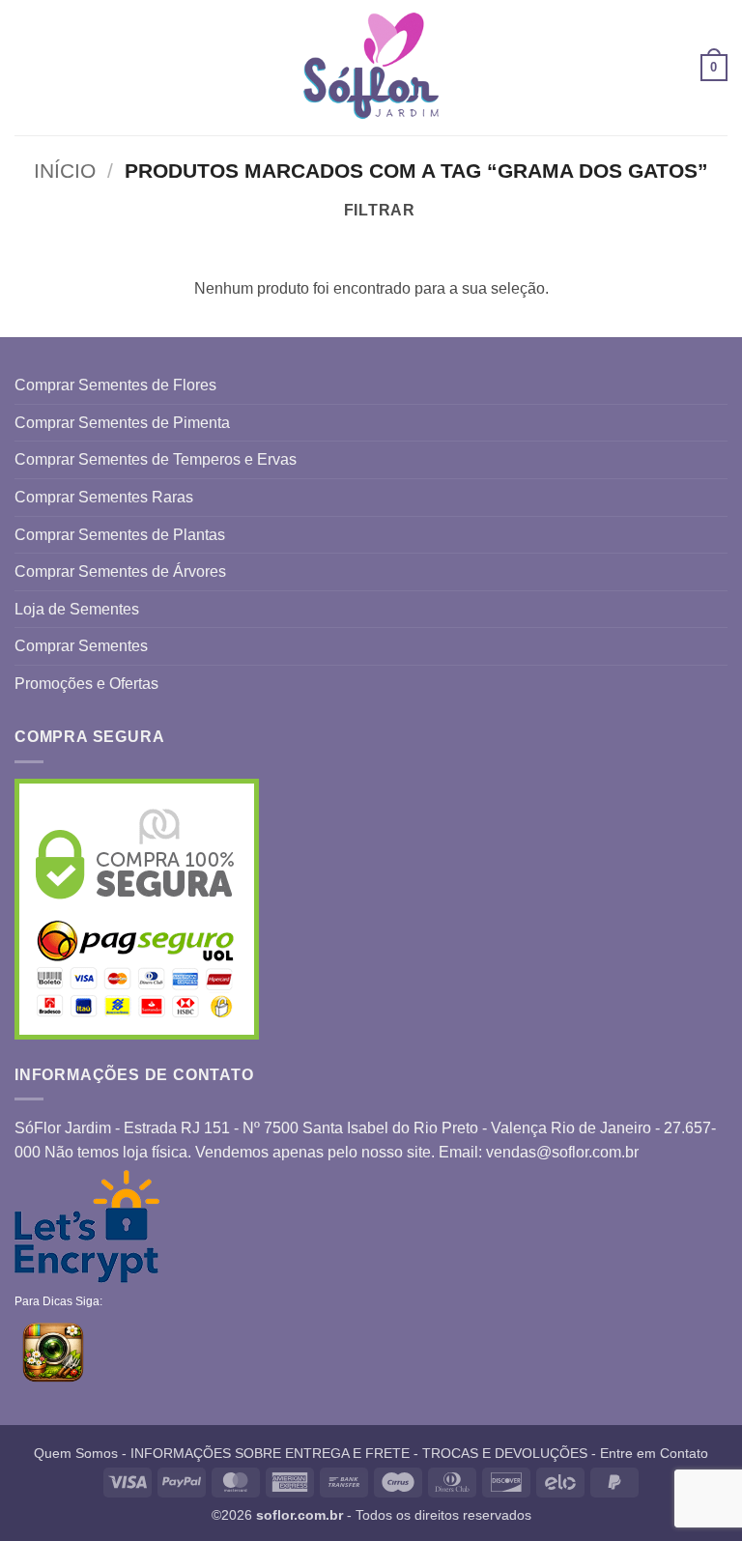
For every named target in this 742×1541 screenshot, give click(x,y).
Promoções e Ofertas (86, 683)
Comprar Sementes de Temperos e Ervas (155, 459)
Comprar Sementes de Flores (115, 385)
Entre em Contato (654, 1453)
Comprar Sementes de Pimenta (122, 422)
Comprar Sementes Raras (103, 497)
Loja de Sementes (76, 609)
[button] (26, 67)
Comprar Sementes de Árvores (120, 571)
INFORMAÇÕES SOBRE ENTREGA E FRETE (270, 1453)
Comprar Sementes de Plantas (119, 535)
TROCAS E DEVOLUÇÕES (504, 1453)
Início (65, 170)
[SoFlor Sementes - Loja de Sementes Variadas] (371, 68)
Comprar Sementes (81, 646)
